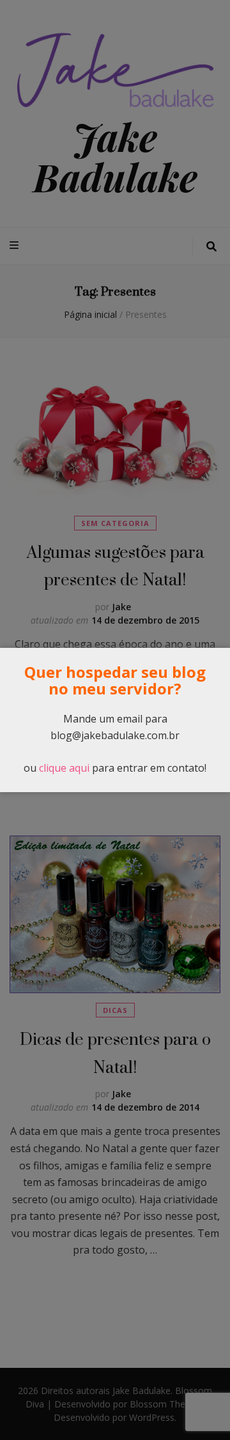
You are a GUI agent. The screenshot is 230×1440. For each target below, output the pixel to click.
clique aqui (64, 768)
